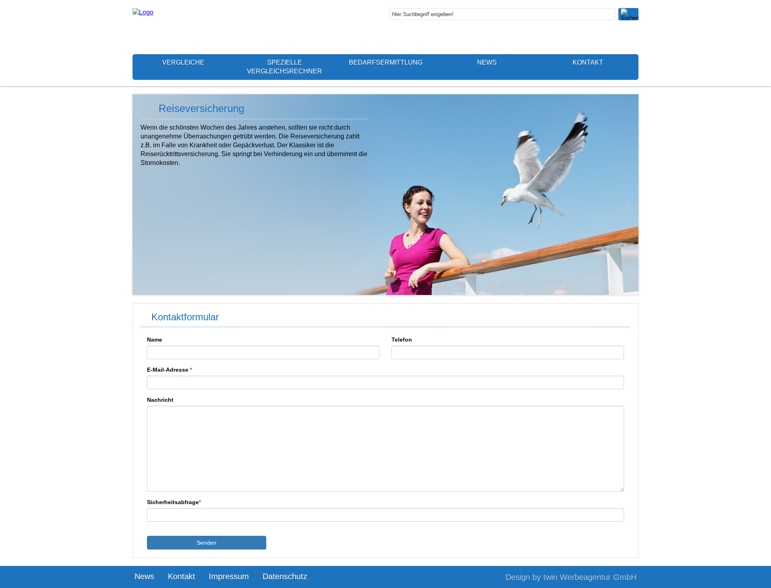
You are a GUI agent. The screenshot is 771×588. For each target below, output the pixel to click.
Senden (206, 542)
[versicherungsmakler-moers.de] (143, 12)
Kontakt (588, 62)
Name (154, 339)
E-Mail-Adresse (169, 369)
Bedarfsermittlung (385, 62)
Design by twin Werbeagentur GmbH (571, 577)
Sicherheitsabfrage (174, 502)
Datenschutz (285, 576)
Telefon (402, 339)
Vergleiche (183, 62)
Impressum (229, 576)
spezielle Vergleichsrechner (284, 67)
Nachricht (160, 400)
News (487, 62)
